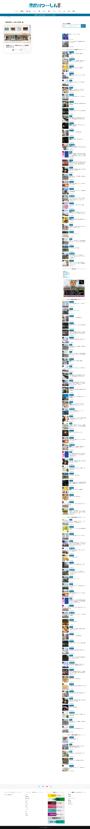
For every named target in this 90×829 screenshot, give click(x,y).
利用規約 (69, 796)
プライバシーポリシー (72, 798)
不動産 (73, 11)
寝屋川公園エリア (66, 277)
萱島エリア (65, 275)
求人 (64, 11)
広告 (69, 11)
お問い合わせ (70, 803)
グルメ (34, 11)
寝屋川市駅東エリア (66, 274)
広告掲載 (69, 802)
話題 (49, 11)
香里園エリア (65, 271)
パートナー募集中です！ (8, 794)
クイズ (59, 11)
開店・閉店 (28, 11)
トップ (16, 11)
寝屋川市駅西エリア (66, 272)
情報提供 (22, 11)
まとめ (44, 11)
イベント (54, 11)
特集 (39, 11)
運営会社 (69, 800)
